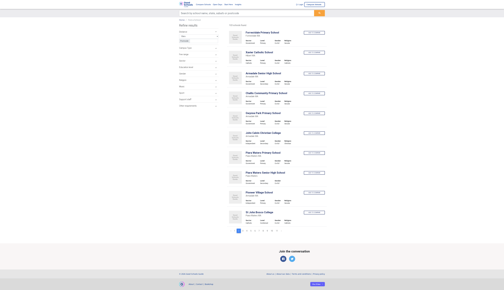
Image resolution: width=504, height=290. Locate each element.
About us (270, 274)
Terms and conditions (301, 274)
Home (182, 20)
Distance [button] (183, 31)
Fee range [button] (183, 54)
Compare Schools (203, 4)
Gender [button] (182, 73)
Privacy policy (319, 274)
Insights (238, 4)
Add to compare (314, 33)
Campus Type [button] (185, 48)
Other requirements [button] (188, 105)
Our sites (316, 284)
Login (300, 4)
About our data (283, 274)
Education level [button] (186, 67)
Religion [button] (182, 80)
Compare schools (314, 4)
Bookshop (209, 284)
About (191, 284)
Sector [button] (182, 60)
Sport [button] (181, 93)
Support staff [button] (185, 99)
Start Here (228, 4)
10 (272, 231)
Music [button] (182, 86)
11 (277, 231)
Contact (199, 284)
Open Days (217, 4)
